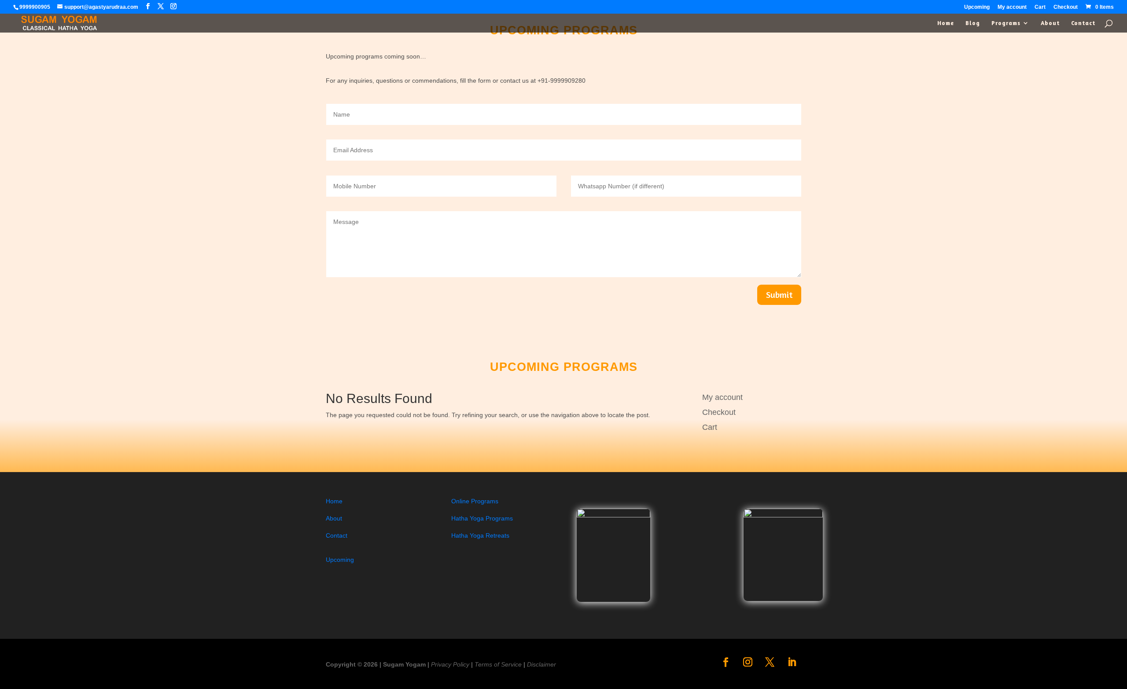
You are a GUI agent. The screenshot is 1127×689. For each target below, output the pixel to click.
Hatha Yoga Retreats (480, 535)
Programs (1005, 23)
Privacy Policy (450, 664)
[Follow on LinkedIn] (792, 662)
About (1050, 23)
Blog (972, 23)
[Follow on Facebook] (726, 662)
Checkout (1065, 7)
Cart (1040, 7)
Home (945, 23)
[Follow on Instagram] (748, 662)
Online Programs (474, 501)
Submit (779, 294)
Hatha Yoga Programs (482, 518)
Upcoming (977, 7)
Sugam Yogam (404, 664)
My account (1012, 7)
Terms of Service (498, 664)
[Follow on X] (770, 662)
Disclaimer (541, 664)
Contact (1083, 23)
